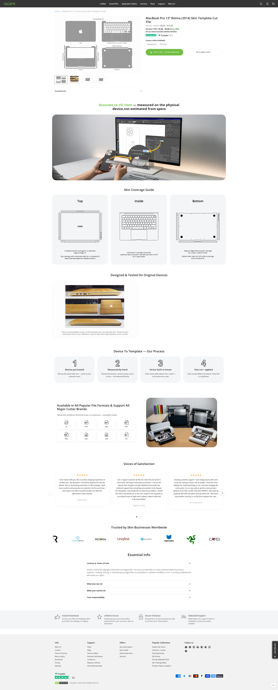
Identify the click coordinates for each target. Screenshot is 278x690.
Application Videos (129, 4)
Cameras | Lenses (158, 650)
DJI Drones (156, 656)
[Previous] (50, 493)
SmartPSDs (113, 4)
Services (143, 4)
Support (161, 4)
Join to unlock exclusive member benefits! (161, 31)
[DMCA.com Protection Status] (61, 683)
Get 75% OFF (275, 648)
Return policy (60, 656)
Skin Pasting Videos (159, 663)
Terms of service (61, 653)
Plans (152, 4)
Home (57, 11)
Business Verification (95, 656)
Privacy (57, 663)
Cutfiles (103, 4)
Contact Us (91, 659)
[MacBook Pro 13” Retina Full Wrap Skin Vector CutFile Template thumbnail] (61, 79)
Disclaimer (59, 659)
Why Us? (171, 4)
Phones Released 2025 (160, 659)
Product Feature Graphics (161, 666)
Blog (89, 650)
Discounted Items (126, 653)
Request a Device (93, 663)
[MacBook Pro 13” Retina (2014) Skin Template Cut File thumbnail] (74, 79)
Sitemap (58, 666)
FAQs (89, 647)
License (57, 650)
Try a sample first (203, 52)
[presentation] (261, 4)
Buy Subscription (126, 647)
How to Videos (92, 653)
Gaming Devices (158, 653)
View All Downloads (94, 666)
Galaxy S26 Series (158, 647)
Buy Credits (124, 650)
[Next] (222, 493)
